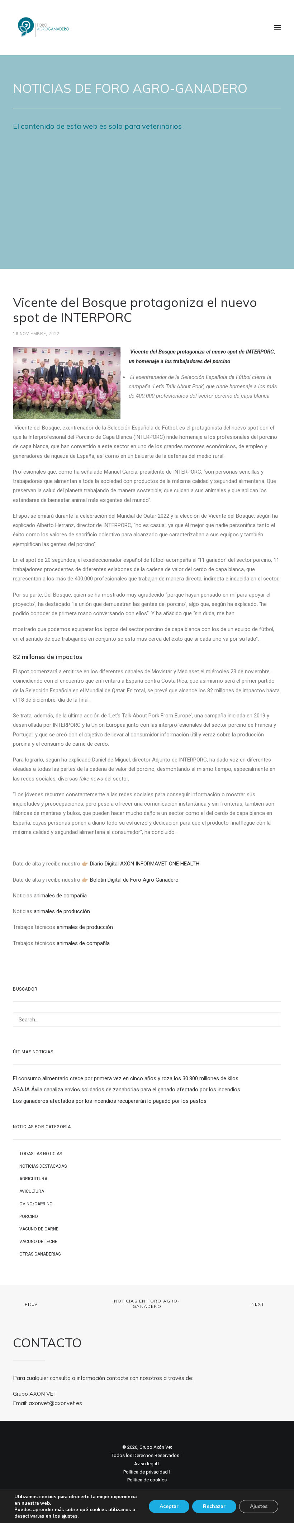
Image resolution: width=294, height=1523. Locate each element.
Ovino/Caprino (36, 1203)
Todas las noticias (40, 1153)
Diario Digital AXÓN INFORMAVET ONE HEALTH (144, 863)
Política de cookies (147, 1479)
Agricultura (33, 1178)
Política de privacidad (145, 1472)
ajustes (69, 1516)
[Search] (147, 1019)
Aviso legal (145, 1463)
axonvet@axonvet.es (55, 1403)
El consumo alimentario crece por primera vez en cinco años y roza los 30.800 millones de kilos (125, 1078)
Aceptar (169, 1506)
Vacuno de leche (38, 1241)
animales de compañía (60, 895)
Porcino (28, 1216)
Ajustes (258, 1506)
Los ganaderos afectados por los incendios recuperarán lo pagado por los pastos (110, 1101)
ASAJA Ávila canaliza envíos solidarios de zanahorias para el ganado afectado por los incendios (126, 1089)
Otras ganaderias (40, 1254)
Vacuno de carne (38, 1229)
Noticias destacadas (43, 1166)
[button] (277, 27)
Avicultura (31, 1191)
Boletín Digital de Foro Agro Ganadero (134, 880)
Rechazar (214, 1506)
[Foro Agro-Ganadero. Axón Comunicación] (44, 28)
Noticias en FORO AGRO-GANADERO (147, 1303)
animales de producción (62, 911)
